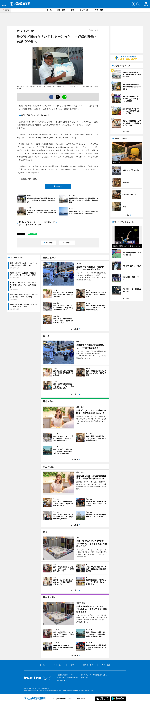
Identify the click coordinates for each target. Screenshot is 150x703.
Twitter (138, 4)
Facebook (133, 4)
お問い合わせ (85, 678)
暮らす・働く (85, 10)
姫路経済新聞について (65, 675)
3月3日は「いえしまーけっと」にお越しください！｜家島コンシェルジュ (36, 223)
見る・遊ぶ (61, 10)
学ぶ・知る (99, 10)
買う (72, 10)
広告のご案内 (62, 681)
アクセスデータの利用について (68, 678)
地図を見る (57, 186)
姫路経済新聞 (20, 4)
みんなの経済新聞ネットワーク (34, 698)
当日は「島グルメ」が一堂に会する (35, 115)
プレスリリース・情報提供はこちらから (94, 675)
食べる (49, 10)
